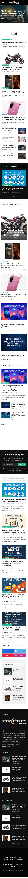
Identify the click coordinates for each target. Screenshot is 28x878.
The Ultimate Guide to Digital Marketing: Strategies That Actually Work (12, 563)
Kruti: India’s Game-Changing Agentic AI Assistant (18, 680)
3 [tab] (14, 196)
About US (11, 852)
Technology (5, 64)
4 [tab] (16, 196)
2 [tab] (13, 196)
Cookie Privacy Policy (17, 855)
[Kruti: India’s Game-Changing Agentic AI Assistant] (14, 33)
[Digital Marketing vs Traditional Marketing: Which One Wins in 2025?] (14, 585)
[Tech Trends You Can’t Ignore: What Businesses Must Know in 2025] (14, 342)
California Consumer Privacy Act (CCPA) (13, 864)
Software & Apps (6, 39)
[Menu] (3, 2)
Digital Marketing (7, 185)
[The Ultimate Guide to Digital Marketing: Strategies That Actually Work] (14, 552)
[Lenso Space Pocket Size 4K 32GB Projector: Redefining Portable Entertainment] (22, 131)
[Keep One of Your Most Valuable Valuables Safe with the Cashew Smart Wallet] (22, 147)
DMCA (19, 857)
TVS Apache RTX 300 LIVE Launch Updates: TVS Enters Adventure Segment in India (12, 69)
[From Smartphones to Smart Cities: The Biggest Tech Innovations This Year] (14, 311)
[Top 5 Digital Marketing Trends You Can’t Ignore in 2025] (14, 619)
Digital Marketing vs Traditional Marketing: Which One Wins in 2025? (13, 597)
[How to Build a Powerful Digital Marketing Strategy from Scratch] (14, 521)
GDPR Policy (14, 866)
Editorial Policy (8, 859)
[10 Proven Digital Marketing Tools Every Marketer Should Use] (14, 178)
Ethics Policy (19, 859)
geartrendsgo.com (10, 870)
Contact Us (6, 855)
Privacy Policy (12, 470)
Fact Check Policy (13, 862)
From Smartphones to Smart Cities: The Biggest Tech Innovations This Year (12, 326)
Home (5, 852)
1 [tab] (12, 196)
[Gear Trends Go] (14, 2)
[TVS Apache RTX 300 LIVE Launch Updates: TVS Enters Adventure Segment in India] (14, 58)
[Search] (25, 2)
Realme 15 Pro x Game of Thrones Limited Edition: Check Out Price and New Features (13, 93)
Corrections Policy (11, 857)
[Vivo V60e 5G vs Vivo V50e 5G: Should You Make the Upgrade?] (14, 108)
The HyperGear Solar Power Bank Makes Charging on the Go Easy (9, 155)
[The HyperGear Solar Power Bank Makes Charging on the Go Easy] (22, 156)
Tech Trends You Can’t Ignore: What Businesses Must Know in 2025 (18, 404)
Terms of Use (19, 852)
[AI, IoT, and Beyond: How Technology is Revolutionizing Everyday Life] (5, 415)
